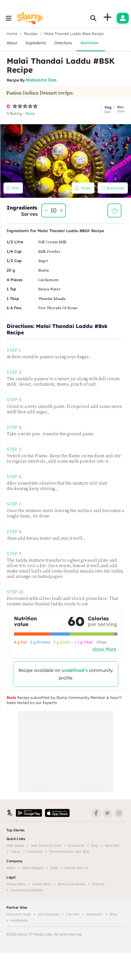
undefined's (75, 670)
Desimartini (94, 914)
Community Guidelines (26, 890)
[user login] (123, 18)
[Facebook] (96, 813)
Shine (113, 914)
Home (12, 33)
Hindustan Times (18, 914)
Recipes (31, 33)
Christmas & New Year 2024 (69, 852)
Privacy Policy (15, 884)
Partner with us (76, 868)
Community (76, 845)
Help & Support (33, 868)
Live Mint (72, 914)
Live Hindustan (48, 914)
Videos (15, 852)
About (10, 868)
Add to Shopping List (114, 210)
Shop (94, 845)
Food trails (34, 852)
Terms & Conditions (72, 884)
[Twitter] (107, 813)
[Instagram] (119, 813)
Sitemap (98, 884)
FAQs (54, 868)
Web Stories (15, 845)
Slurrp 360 (112, 845)
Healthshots (19, 920)
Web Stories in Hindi (46, 845)
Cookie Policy (41, 884)
